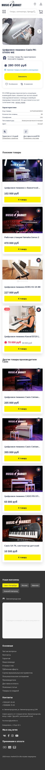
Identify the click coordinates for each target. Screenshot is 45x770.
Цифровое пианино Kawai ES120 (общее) (22, 336)
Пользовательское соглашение (15, 676)
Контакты (6, 655)
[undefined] (39, 31)
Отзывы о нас (8, 665)
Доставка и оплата (10, 683)
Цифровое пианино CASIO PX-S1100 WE (22, 496)
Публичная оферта (10, 669)
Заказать (22, 76)
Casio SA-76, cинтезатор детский (21, 546)
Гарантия (6, 658)
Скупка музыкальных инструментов (17, 673)
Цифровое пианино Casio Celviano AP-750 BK (22, 397)
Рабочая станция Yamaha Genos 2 (21, 237)
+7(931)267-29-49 (8, 702)
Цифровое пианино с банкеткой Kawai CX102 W (22, 188)
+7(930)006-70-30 (8, 705)
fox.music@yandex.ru (10, 721)
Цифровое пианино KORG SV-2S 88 (22, 287)
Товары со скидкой (10, 690)
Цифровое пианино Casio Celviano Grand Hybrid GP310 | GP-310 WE (22, 447)
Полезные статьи (9, 687)
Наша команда (8, 662)
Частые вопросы (9, 651)
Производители (9, 680)
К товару (22, 199)
